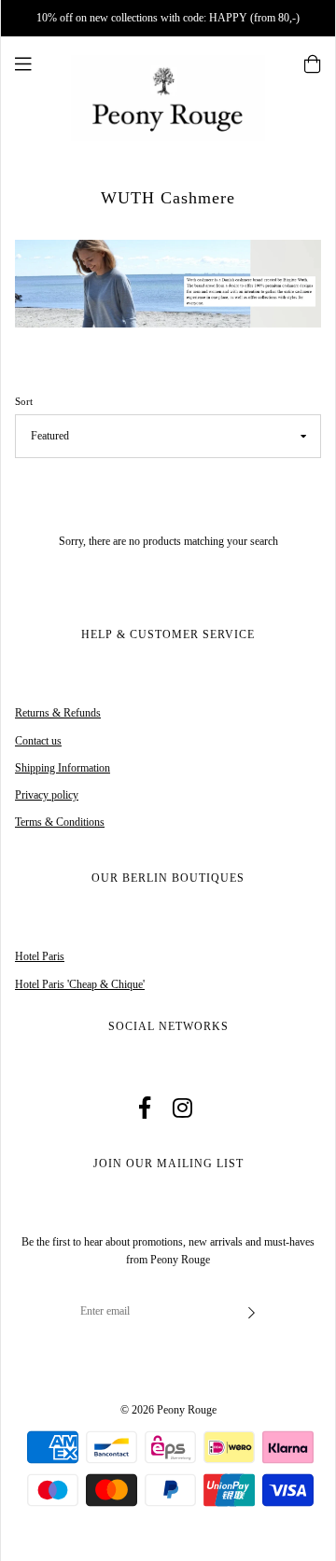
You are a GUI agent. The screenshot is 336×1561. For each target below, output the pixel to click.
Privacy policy (46, 794)
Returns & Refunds (58, 712)
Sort (24, 401)
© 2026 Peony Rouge (168, 1409)
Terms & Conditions (60, 822)
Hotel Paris (39, 956)
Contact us (38, 740)
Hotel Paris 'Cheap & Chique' (80, 984)
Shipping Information (62, 767)
